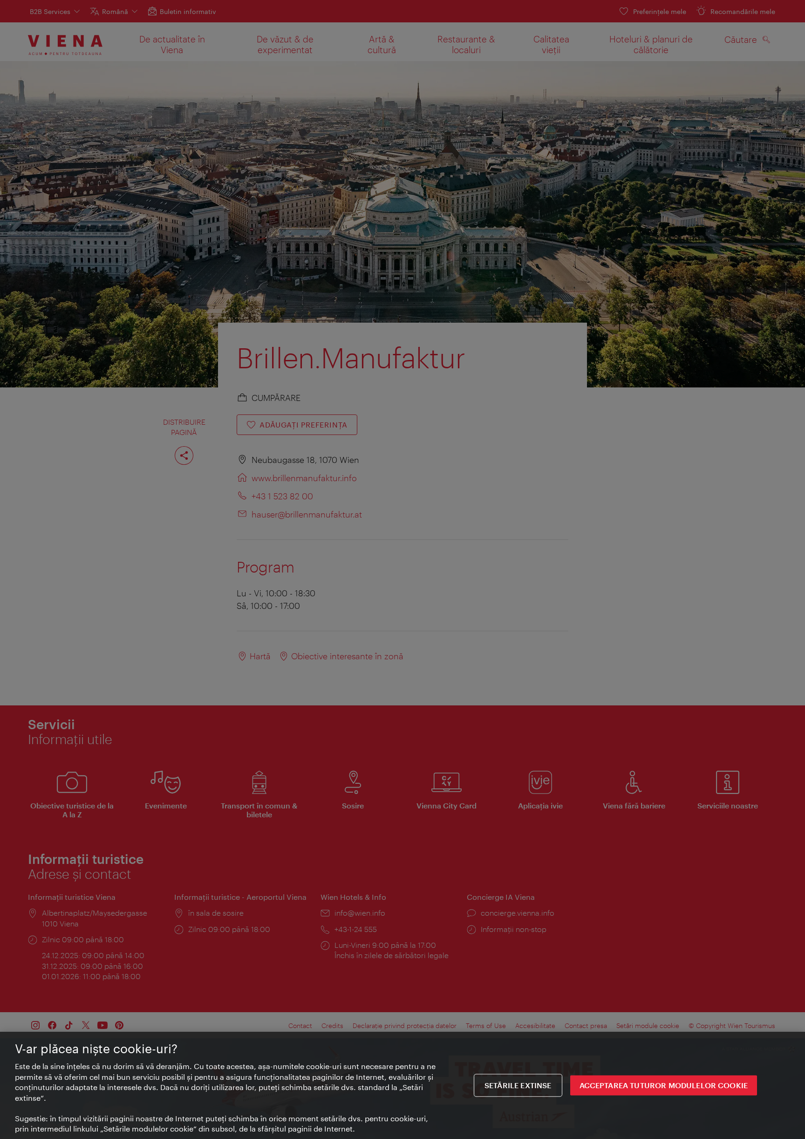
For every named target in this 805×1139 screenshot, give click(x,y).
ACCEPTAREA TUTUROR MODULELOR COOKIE (664, 1085)
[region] (402, 1085)
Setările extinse (518, 1085)
